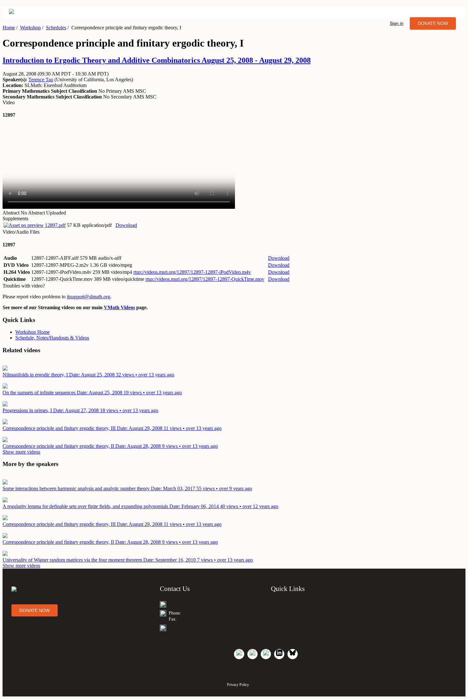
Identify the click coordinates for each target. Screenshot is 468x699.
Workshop (30, 27)
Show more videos (21, 452)
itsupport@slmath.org (88, 296)
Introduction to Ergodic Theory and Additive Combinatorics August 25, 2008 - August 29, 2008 (157, 60)
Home (9, 27)
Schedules (56, 27)
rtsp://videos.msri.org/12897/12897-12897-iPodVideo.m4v (192, 272)
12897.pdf (55, 225)
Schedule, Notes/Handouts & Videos (52, 337)
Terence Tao (40, 79)
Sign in (396, 23)
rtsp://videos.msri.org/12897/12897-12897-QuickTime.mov (204, 279)
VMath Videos (119, 307)
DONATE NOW (433, 23)
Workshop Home (32, 332)
